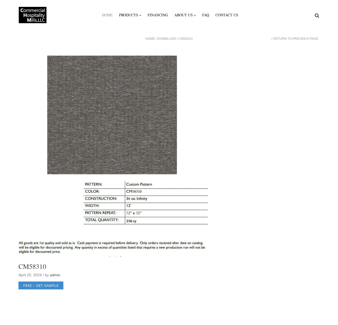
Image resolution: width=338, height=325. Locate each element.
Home (107, 14)
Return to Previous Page (295, 39)
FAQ (205, 14)
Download (166, 39)
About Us (183, 14)
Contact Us (226, 14)
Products (128, 14)
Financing (158, 14)
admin (55, 275)
